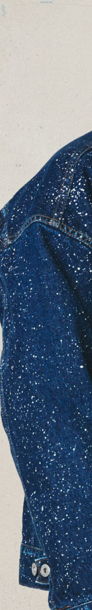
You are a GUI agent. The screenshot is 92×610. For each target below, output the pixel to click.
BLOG (3, 8)
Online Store (4, 16)
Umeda (3, 14)
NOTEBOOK (4, 9)
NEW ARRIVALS (4, 6)
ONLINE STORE (4, 12)
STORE (3, 10)
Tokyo (3, 15)
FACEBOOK (4, 13)
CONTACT (3, 11)
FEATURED (3, 7)
